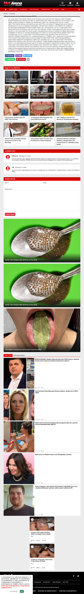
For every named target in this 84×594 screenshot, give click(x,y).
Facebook (10, 56)
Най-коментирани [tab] (19, 355)
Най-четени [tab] (8, 355)
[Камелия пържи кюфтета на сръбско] (16, 92)
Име (7, 182)
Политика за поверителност (47, 591)
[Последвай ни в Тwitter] (78, 576)
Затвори (13, 591)
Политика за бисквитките (68, 591)
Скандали (37, 582)
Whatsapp (11, 59)
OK (22, 591)
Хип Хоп (65, 582)
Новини (6, 13)
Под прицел (56, 582)
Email (44, 182)
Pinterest (22, 59)
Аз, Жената (12, 13)
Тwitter (28, 56)
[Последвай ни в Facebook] (73, 576)
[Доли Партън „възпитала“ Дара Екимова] (16, 77)
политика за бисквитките (10, 586)
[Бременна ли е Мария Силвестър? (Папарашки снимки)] (19, 468)
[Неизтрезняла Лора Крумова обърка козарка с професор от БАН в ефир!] (19, 405)
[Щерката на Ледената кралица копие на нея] (67, 77)
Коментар (8, 189)
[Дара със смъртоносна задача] (42, 77)
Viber (20, 56)
